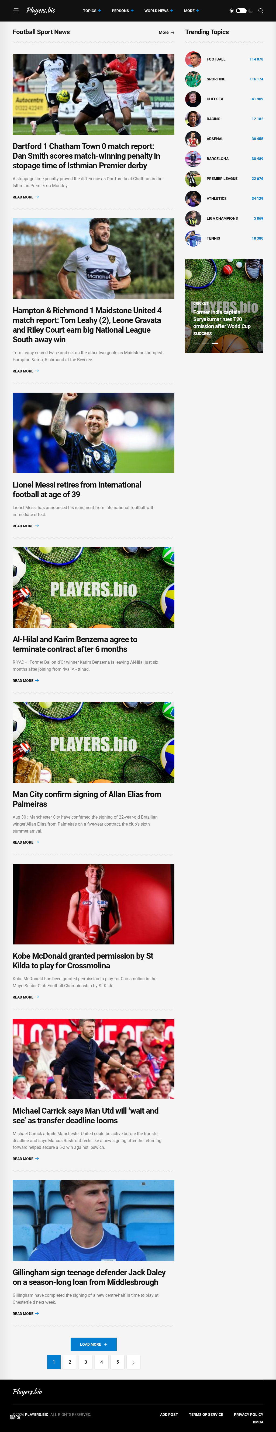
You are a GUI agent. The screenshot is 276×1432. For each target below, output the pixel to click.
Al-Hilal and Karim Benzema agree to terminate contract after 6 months (75, 644)
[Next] (133, 1362)
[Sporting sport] (193, 79)
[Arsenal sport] (193, 139)
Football (216, 59)
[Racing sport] (193, 119)
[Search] (260, 10)
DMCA (258, 1422)
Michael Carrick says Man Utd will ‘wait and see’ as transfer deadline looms (85, 1115)
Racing (213, 119)
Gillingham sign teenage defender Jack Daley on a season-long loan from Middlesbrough (89, 1277)
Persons (120, 11)
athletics (217, 198)
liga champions (222, 218)
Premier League (222, 178)
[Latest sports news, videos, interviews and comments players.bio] (41, 10)
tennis (213, 238)
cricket (201, 303)
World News (156, 11)
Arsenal (215, 139)
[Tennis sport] (193, 238)
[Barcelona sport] (193, 159)
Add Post (169, 1414)
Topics (89, 11)
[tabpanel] (224, 306)
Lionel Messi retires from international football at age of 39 (77, 489)
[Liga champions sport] (193, 218)
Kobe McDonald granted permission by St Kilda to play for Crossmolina (83, 960)
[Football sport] (193, 59)
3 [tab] (215, 343)
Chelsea (215, 99)
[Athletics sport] (193, 198)
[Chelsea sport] (193, 99)
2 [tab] (205, 343)
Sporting (216, 79)
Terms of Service (206, 1414)
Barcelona (218, 159)
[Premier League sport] (193, 178)
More (189, 11)
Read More (23, 197)
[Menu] (16, 10)
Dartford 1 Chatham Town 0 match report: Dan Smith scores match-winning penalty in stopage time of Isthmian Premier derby (86, 155)
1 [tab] (196, 343)
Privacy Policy (248, 1414)
